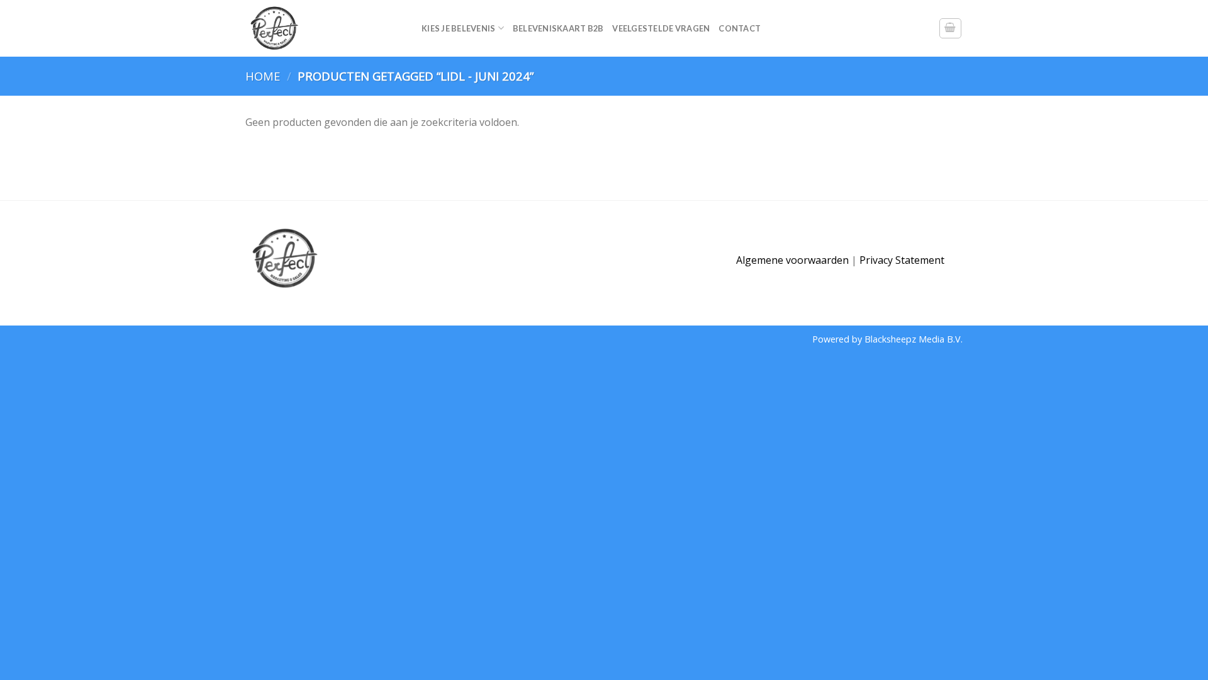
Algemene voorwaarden (792, 260)
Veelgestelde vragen (661, 28)
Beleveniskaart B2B (558, 28)
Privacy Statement (901, 260)
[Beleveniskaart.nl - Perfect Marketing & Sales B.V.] (324, 28)
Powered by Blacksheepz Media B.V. (887, 339)
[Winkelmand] (950, 28)
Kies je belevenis (458, 28)
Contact (740, 28)
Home (262, 76)
